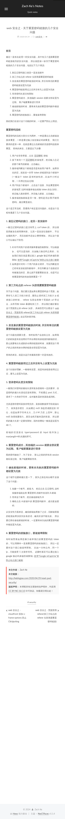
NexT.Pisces (43, 814)
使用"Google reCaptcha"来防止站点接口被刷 (38, 260)
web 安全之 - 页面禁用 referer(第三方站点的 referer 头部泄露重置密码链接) (32, 312)
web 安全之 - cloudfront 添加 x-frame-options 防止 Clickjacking (17, 616)
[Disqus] (32, 674)
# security (32, 602)
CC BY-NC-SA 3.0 (17, 591)
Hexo (15, 814)
